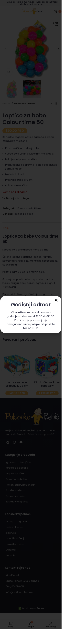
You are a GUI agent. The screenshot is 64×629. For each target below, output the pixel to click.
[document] (31, 314)
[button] (56, 300)
